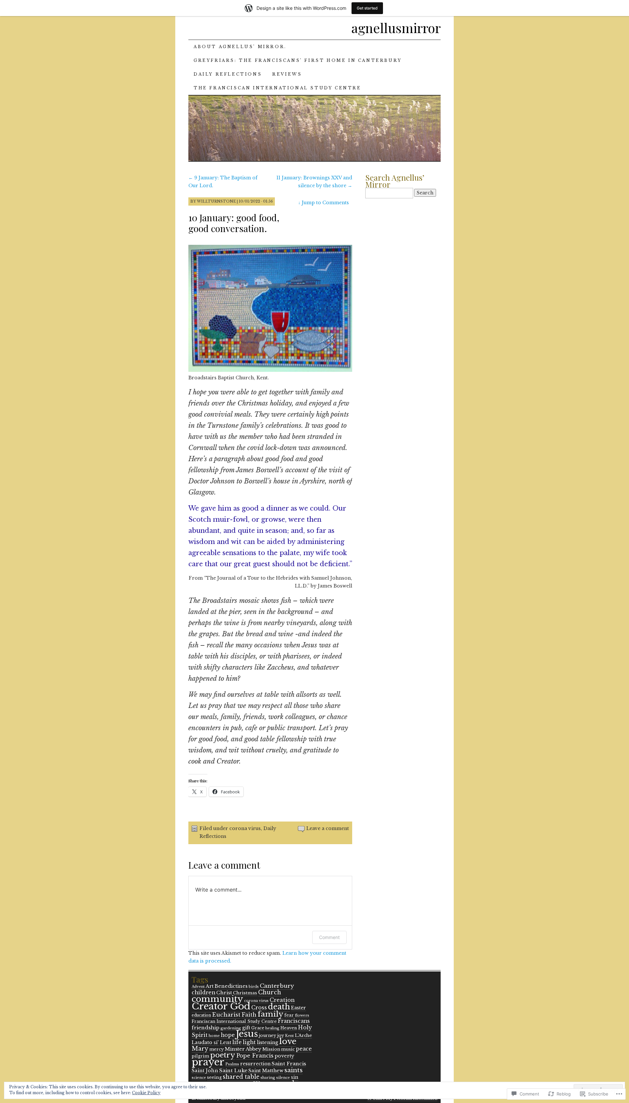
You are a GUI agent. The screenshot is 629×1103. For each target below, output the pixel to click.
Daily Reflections (228, 74)
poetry (222, 1055)
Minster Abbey (243, 1049)
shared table (241, 1076)
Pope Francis (255, 1055)
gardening (230, 1028)
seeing (214, 1077)
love (287, 1041)
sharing (267, 1077)
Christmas (245, 993)
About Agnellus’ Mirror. (240, 46)
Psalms (232, 1064)
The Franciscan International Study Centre (277, 87)
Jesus (247, 1033)
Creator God (221, 1006)
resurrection (255, 1064)
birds (254, 986)
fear (289, 1015)
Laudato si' (205, 1042)
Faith (249, 1014)
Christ (224, 993)
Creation (282, 1000)
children (203, 992)
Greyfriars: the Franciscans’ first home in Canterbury (298, 60)
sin (294, 1077)
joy (280, 1035)
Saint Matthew (265, 1071)
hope (228, 1035)
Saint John (205, 1071)
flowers (302, 1015)
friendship (205, 1027)
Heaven (288, 1027)
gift (246, 1028)
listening (267, 1042)
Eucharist (226, 1014)
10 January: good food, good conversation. (233, 222)
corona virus (245, 828)
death (279, 1006)
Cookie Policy (146, 1092)
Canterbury (277, 985)
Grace (257, 1027)
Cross (259, 1007)
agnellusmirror (396, 27)
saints (293, 1070)
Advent (198, 986)
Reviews (287, 74)
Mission (271, 1049)
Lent (225, 1042)
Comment (329, 937)
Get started (367, 8)
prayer (208, 1062)
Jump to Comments (323, 203)
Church (269, 992)
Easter (298, 1008)
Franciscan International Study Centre (234, 1021)
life (237, 1042)
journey (267, 1035)
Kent (289, 1035)
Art (210, 986)
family (270, 1014)
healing (272, 1028)
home (214, 1035)
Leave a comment (327, 828)
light (249, 1042)
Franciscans (294, 1021)
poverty (284, 1056)
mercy (216, 1049)
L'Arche (303, 1035)
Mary (200, 1048)
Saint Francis (289, 1063)
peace (304, 1049)
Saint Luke (233, 1070)
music (288, 1049)
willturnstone (216, 201)
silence (283, 1077)
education (201, 1015)
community (217, 999)
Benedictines (231, 986)
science (199, 1077)
